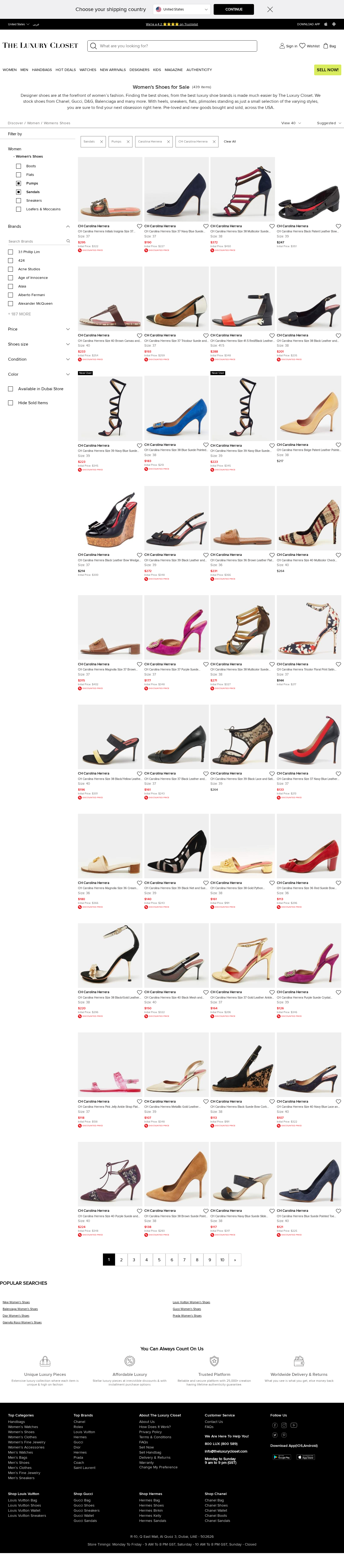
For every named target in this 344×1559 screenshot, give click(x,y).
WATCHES (88, 70)
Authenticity (199, 70)
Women (10, 70)
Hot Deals (66, 70)
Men (24, 70)
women (33, 123)
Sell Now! (328, 70)
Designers (139, 70)
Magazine (174, 70)
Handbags (42, 70)
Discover (15, 123)
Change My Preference (158, 1467)
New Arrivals (113, 70)
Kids (157, 70)
